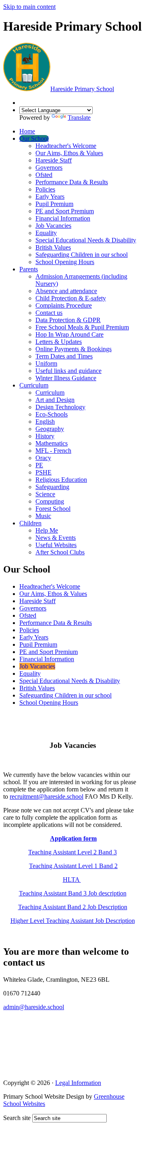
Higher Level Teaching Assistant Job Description (72, 920)
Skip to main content (29, 6)
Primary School (82, 88)
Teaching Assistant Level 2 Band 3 (72, 852)
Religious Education (61, 479)
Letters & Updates (58, 341)
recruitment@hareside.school (46, 796)
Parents (28, 269)
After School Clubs (60, 552)
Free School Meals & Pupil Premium (82, 327)
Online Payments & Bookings (73, 349)
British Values (53, 247)
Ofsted (43, 174)
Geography (49, 428)
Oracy (43, 457)
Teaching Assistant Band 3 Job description (72, 893)
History (44, 436)
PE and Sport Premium (64, 211)
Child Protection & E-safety (70, 298)
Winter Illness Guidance (65, 378)
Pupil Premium (54, 203)
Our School (34, 138)
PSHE (43, 472)
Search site (17, 1117)
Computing (49, 501)
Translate (79, 117)
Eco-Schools (51, 414)
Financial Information (62, 218)
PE (39, 465)
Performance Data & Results (71, 182)
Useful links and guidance (68, 370)
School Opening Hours (64, 261)
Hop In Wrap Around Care (69, 334)
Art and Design (55, 399)
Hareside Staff (53, 160)
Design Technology (60, 407)
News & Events (55, 537)
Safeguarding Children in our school (81, 254)
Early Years (49, 196)
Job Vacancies (53, 225)
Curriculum (33, 385)
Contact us (48, 312)
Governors (48, 167)
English (45, 421)
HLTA (72, 879)
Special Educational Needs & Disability (85, 240)
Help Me (46, 530)
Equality (46, 232)
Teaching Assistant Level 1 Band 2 (73, 865)
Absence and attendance (66, 290)
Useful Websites (56, 544)
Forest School (52, 508)
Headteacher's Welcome (65, 145)
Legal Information (78, 1082)
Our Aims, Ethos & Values (69, 153)
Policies (45, 189)
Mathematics (51, 443)
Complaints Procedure (63, 305)
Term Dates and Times (64, 356)
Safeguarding (52, 486)
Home (27, 131)
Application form (73, 838)
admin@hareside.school (33, 1007)
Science (45, 494)
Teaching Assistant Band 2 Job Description (72, 907)
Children (30, 523)
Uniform (46, 363)
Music (43, 515)
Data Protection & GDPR (68, 319)
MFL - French (53, 450)
